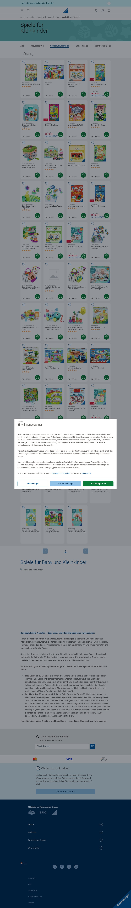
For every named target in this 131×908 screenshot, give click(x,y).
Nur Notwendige (65, 483)
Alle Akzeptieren (98, 483)
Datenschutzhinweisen (61, 473)
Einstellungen (33, 483)
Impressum (86, 473)
